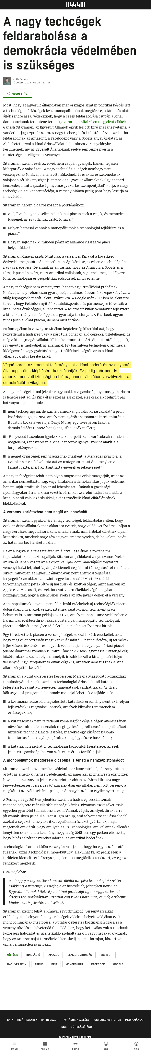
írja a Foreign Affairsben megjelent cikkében (94, 121)
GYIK (10, 1019)
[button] (12, 955)
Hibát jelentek (27, 1019)
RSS (64, 1026)
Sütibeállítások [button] (82, 1026)
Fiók (136, 1049)
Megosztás (19, 93)
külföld (18, 82)
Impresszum (50, 1019)
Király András (20, 79)
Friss (75, 1049)
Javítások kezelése (76, 1019)
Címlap (45, 1049)
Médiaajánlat (134, 1019)
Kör (106, 1049)
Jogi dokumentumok (107, 1019)
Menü (14, 1049)
